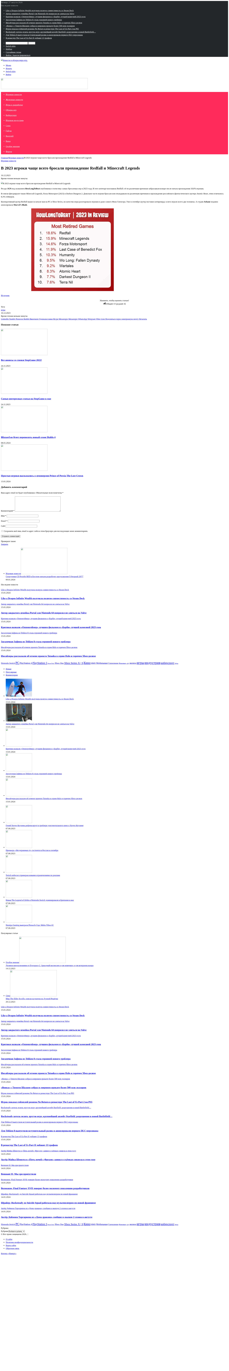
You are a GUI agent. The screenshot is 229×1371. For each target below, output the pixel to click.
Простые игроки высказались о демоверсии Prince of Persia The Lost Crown (42, 475)
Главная (4, 158)
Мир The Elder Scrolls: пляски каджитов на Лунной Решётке (32, 999)
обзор (176, 663)
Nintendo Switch (8, 663)
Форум (9, 151)
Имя (3, 516)
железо (133, 663)
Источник (5, 295)
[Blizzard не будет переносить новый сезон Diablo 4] (24, 431)
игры (3, 310)
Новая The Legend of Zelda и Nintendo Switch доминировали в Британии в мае (40, 900)
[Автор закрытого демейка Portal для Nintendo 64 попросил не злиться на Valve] (19, 721)
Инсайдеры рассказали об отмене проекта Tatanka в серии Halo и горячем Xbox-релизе (44, 23)
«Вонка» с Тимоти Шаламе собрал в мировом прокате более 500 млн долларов (40, 26)
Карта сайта (11, 1245)
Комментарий (7, 511)
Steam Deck (51, 663)
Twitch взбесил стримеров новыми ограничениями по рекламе (33, 875)
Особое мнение (13, 146)
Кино (8, 141)
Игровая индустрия (14, 120)
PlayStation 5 (39, 662)
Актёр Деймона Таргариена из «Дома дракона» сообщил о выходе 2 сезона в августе (46, 1217)
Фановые (122, 663)
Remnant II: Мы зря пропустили (18, 1174)
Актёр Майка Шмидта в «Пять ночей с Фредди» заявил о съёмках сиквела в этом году (48, 1159)
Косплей (9, 136)
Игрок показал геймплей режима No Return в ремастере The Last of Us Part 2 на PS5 (42, 29)
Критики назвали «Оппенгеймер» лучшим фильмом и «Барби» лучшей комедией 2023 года (46, 17)
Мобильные (102, 663)
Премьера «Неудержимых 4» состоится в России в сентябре (32, 850)
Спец (8, 125)
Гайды (9, 131)
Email (4, 521)
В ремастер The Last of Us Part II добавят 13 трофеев (29, 38)
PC (17, 663)
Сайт (3, 526)
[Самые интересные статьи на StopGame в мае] (24, 393)
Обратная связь (12, 1248)
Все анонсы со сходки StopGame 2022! (21, 360)
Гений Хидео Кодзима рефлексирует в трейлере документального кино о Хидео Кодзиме (44, 825)
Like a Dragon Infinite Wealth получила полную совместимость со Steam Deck (40, 10)
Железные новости (14, 99)
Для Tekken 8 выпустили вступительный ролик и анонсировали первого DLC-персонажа (44, 35)
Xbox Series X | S (73, 662)
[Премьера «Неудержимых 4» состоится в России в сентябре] (19, 847)
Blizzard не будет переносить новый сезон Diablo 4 (28, 437)
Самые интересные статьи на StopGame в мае (26, 398)
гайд (127, 663)
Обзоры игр (11, 110)
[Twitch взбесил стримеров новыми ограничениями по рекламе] (19, 872)
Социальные (113, 663)
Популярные (11, 672)
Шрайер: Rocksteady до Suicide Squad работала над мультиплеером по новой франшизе (48, 1202)
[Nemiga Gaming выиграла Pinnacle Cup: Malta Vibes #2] (19, 922)
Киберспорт (11, 115)
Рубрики (4, 1231)
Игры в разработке (14, 105)
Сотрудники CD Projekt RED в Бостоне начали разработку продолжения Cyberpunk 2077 (44, 576)
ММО (93, 663)
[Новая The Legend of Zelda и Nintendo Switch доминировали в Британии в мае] (19, 897)
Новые (8, 669)
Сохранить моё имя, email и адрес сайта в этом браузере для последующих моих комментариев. (46, 531)
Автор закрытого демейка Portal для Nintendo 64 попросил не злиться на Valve (40, 14)
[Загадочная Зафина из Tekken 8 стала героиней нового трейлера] (19, 770)
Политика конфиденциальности (19, 1242)
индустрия (152, 663)
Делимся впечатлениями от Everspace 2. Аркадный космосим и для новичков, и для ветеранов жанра (50, 965)
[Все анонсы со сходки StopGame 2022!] (24, 354)
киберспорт (167, 662)
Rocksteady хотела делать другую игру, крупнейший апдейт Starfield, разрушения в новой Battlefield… (51, 32)
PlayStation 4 (26, 663)
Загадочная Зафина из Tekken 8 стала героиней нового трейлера (34, 20)
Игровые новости (14, 94)
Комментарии (12, 675)
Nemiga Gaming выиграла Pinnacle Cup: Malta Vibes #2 (30, 925)
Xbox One (59, 663)
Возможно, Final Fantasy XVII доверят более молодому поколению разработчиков (45, 1188)
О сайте (9, 1239)
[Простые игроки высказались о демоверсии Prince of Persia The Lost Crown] (24, 470)
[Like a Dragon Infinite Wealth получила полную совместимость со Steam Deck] (19, 696)
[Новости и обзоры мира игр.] (14, 60)
